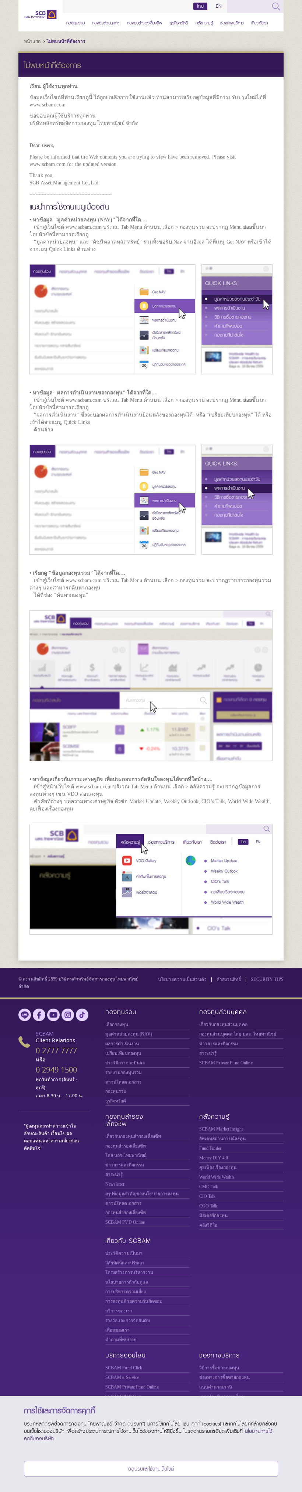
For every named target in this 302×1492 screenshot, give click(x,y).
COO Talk (208, 1206)
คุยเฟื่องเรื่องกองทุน (218, 1167)
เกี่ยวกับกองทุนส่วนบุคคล (223, 1024)
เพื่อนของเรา (117, 1330)
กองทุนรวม (75, 22)
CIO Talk (207, 1196)
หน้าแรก (32, 41)
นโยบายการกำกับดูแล (126, 1282)
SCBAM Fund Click (124, 1367)
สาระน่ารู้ (208, 1053)
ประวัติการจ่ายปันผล (125, 1063)
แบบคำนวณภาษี (215, 1387)
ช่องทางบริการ (232, 22)
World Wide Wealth (216, 1177)
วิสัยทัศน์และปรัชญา (125, 1262)
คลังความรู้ (204, 22)
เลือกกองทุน (116, 1024)
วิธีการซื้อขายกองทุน (219, 1367)
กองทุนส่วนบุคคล (106, 22)
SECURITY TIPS (267, 979)
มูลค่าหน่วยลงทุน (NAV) (128, 1034)
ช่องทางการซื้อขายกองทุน (224, 1377)
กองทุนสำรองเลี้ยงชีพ (144, 22)
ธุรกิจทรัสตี (179, 22)
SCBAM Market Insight (221, 1129)
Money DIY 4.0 (213, 1157)
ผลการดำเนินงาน (122, 1043)
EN (218, 6)
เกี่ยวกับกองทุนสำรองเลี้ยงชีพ (133, 1136)
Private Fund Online (226, 1063)
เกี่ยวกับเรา (259, 22)
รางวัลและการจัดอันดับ (127, 1320)
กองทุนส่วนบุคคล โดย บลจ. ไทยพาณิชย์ (238, 1034)
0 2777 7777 (56, 1051)
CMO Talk (208, 1186)
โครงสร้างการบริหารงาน (129, 1272)
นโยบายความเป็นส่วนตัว (182, 979)
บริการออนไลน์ (125, 1355)
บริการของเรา (118, 1310)
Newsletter (114, 1184)
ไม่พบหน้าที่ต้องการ (66, 41)
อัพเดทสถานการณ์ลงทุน (222, 1138)
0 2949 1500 (56, 1070)
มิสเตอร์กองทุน (213, 1215)
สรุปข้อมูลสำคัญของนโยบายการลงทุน (142, 1193)
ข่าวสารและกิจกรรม (218, 1043)
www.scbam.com (47, 105)
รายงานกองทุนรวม (123, 1072)
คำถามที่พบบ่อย (120, 1339)
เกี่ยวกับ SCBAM (128, 1241)
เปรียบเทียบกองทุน (123, 1053)
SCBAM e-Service (122, 1377)
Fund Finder (210, 1148)
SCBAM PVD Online (125, 1222)
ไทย (200, 6)
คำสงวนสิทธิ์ (229, 979)
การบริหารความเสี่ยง (125, 1291)
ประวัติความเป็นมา (124, 1253)
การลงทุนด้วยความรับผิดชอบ (134, 1301)
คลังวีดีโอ (208, 1225)
